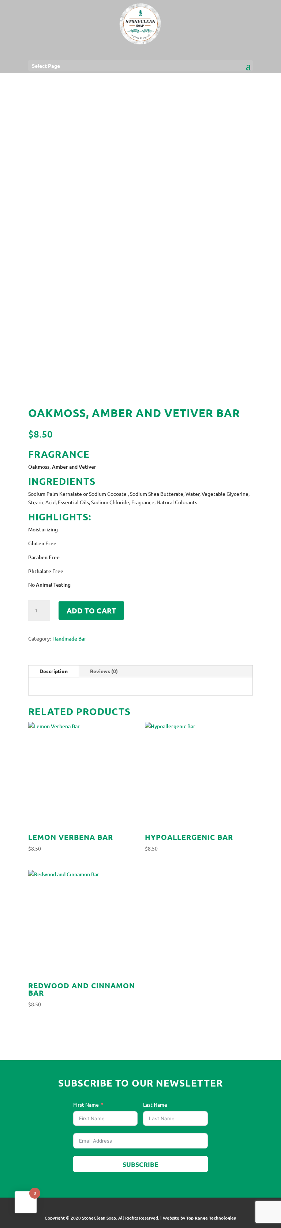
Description (54, 671)
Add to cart (91, 610)
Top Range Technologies (211, 1218)
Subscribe (140, 1164)
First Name (86, 1104)
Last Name (155, 1104)
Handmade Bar (69, 638)
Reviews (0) (104, 671)
